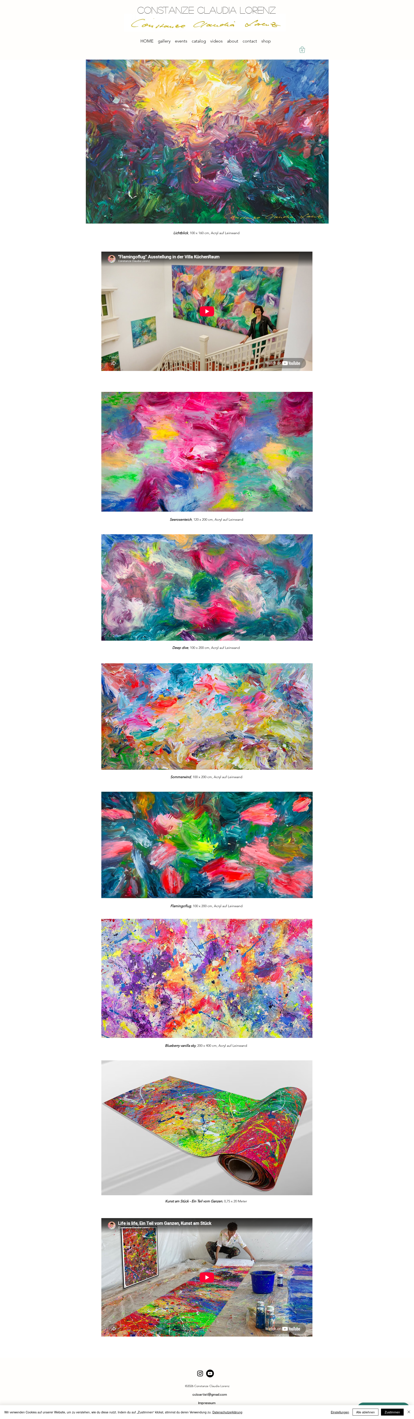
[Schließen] (408, 1412)
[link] (302, 49)
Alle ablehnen (365, 1412)
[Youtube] (210, 1373)
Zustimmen (392, 1412)
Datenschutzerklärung (227, 1412)
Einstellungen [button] (340, 1412)
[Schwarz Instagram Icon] (200, 1373)
